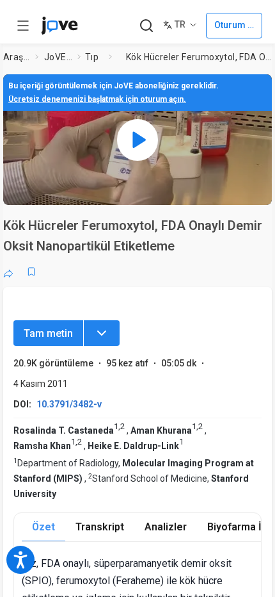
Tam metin (48, 333)
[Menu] (102, 333)
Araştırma (16, 57)
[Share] (8, 271)
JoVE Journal (58, 57)
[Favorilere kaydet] (31, 271)
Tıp (91, 57)
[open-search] (146, 26)
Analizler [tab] (166, 527)
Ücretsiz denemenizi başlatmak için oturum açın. (97, 99)
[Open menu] (23, 25)
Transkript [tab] (99, 527)
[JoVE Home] (59, 26)
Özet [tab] (43, 527)
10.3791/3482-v (69, 404)
